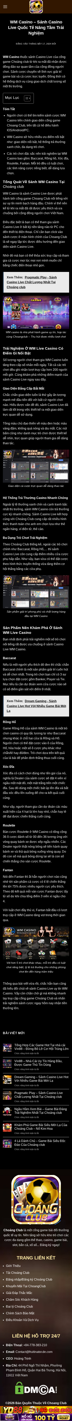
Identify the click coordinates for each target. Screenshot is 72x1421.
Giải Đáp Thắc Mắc (19, 1293)
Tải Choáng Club (17, 1272)
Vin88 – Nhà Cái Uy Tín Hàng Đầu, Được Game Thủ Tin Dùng (38, 1062)
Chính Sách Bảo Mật (20, 1313)
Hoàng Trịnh (22, 1358)
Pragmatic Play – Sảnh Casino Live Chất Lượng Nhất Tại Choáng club (38, 1094)
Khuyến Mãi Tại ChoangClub (26, 1286)
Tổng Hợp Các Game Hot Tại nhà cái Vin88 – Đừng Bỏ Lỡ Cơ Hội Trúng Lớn (41, 1047)
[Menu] (5, 6)
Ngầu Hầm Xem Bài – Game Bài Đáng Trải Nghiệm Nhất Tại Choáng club (40, 1110)
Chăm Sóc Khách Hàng (22, 1299)
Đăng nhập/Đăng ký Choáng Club (29, 1279)
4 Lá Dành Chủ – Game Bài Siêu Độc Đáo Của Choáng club (39, 1142)
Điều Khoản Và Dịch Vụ (22, 1320)
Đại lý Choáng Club (19, 1306)
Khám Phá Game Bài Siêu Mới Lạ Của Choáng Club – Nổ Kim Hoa (40, 1126)
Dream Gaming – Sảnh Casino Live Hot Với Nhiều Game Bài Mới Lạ (41, 1078)
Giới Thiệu (13, 1265)
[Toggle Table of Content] (25, 98)
